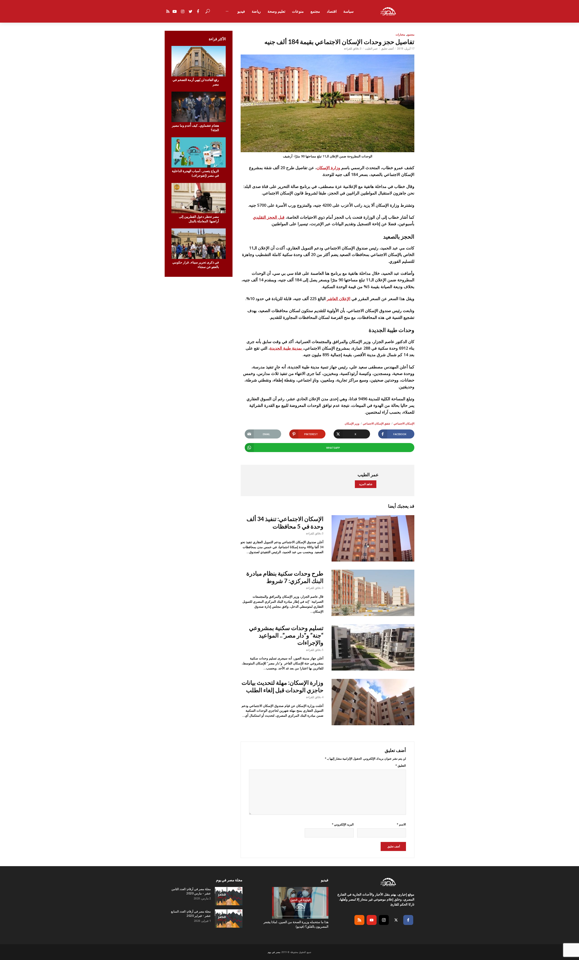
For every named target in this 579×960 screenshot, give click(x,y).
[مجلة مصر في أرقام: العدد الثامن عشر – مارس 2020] (228, 896)
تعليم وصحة (276, 11)
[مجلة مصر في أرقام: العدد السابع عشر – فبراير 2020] (228, 918)
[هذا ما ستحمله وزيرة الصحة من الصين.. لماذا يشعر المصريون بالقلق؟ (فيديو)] (289, 903)
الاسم (401, 824)
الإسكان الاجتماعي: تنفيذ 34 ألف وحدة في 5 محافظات (285, 522)
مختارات (400, 34)
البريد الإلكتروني (343, 824)
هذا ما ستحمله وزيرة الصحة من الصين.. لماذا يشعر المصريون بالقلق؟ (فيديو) (295, 924)
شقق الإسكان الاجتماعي (376, 423)
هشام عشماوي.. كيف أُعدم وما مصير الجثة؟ (195, 127)
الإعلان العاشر (338, 298)
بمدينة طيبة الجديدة (286, 348)
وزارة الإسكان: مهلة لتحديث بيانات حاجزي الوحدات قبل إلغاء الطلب (282, 686)
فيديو (241, 11)
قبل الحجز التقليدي (269, 217)
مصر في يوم (274, 952)
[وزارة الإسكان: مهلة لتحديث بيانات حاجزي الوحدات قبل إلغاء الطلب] (373, 702)
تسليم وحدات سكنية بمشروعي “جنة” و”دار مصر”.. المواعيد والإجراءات (286, 635)
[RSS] (359, 920)
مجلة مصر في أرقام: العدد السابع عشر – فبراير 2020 (191, 913)
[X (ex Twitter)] (396, 920)
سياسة (348, 11)
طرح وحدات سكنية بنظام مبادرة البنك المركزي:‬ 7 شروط (284, 577)
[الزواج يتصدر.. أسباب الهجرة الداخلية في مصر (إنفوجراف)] (198, 152)
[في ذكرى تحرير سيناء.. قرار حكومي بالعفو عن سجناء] (198, 243)
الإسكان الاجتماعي (404, 423)
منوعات (298, 11)
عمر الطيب (371, 48)
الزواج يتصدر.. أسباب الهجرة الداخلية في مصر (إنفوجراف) (195, 173)
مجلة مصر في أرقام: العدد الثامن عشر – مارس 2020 (191, 891)
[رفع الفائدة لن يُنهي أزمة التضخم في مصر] (198, 61)
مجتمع (315, 11)
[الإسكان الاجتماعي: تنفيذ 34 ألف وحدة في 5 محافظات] (373, 538)
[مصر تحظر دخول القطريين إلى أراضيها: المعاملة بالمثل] (198, 198)
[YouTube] (372, 920)
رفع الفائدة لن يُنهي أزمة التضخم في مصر (196, 82)
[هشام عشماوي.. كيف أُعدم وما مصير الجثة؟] (198, 107)
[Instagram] (384, 920)
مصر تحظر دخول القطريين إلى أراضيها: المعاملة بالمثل (199, 219)
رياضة (256, 11)
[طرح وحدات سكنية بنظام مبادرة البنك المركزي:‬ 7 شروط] (373, 593)
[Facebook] (408, 920)
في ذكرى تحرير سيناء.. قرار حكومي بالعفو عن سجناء (195, 264)
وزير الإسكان (352, 423)
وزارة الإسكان (329, 167)
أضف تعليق (387, 48)
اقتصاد (332, 11)
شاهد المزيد (365, 484)
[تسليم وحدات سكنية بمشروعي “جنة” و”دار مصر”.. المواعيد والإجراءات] (373, 647)
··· (227, 11)
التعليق (400, 765)
